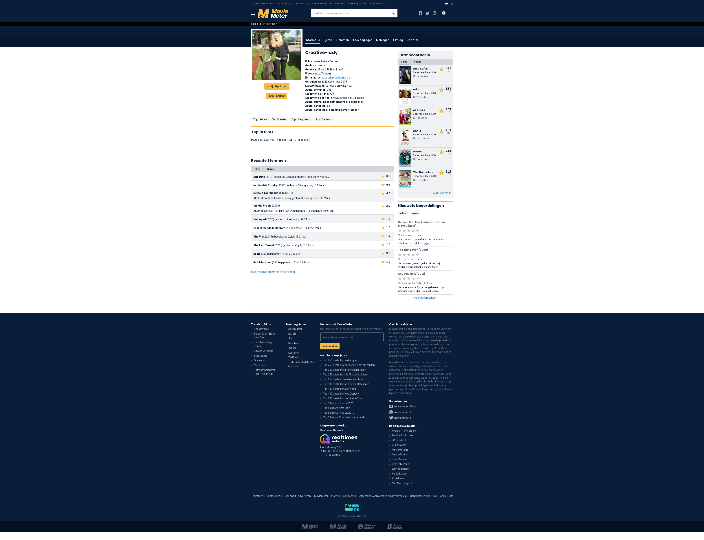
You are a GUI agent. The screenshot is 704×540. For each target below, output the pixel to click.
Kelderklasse (399, 473)
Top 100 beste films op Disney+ (341, 393)
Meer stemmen (442, 192)
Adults (292, 347)
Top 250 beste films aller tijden (340, 360)
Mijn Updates (277, 86)
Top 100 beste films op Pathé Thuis (343, 398)
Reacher (293, 343)
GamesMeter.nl (401, 464)
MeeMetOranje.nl (402, 483)
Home (254, 23)
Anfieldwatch (399, 478)
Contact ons (273, 496)
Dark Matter (295, 328)
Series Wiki (349, 496)
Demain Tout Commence (269, 192)
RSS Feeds (439, 496)
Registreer (257, 496)
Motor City (260, 365)
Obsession (260, 360)
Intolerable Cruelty (265, 185)
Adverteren (304, 496)
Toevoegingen (362, 40)
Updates (413, 40)
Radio (257, 253)
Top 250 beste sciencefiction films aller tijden (349, 365)
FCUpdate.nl (399, 440)
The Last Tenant (263, 245)
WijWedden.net (400, 468)
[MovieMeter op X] (428, 13)
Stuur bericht (277, 95)
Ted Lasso (294, 357)
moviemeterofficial (405, 406)
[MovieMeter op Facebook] (420, 13)
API (451, 496)
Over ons (289, 496)
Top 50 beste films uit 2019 (338, 412)
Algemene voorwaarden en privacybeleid (383, 496)
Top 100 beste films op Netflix (340, 388)
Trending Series (296, 324)
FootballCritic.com (402, 435)
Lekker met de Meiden (267, 228)
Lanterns (293, 352)
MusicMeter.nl (400, 454)
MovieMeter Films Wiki (327, 496)
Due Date (259, 176)
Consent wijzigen (420, 496)
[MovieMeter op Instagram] (434, 13)
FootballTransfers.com (405, 430)
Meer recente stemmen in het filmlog (273, 271)
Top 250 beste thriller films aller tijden (344, 369)
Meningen (382, 40)
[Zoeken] (393, 13)
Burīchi (292, 333)
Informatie (312, 40)
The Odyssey (261, 328)
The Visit (259, 236)
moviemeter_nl (403, 417)
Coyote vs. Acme (263, 350)
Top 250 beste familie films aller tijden (345, 374)
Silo (290, 338)
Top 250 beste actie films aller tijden (343, 379)
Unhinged (259, 219)
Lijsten (328, 40)
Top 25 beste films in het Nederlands (344, 417)
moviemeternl (402, 412)
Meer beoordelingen (425, 297)
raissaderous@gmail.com (337, 77)
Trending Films (261, 324)
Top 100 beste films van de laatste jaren (346, 384)
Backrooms (260, 355)
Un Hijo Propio (262, 205)
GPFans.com (399, 445)
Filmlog (398, 40)
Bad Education (262, 262)
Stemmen (342, 40)
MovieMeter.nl (400, 449)
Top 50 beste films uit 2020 (338, 403)
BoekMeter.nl (399, 459)
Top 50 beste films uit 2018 (338, 407)
